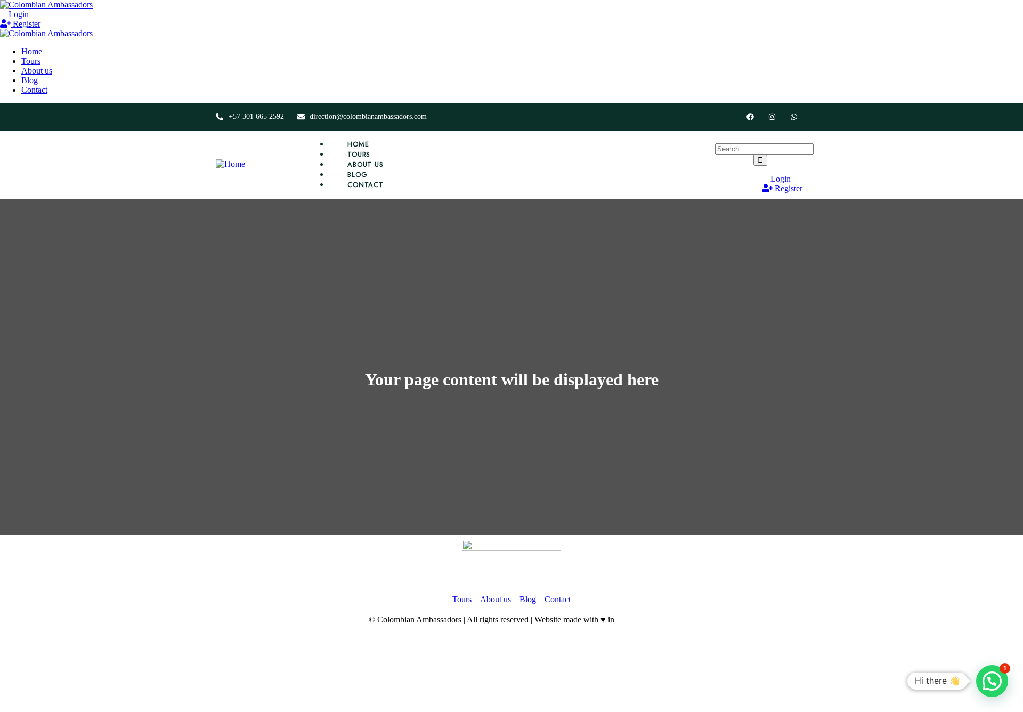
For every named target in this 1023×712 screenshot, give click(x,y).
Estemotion (635, 619)
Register (25, 23)
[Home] (230, 163)
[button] (992, 681)
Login (17, 14)
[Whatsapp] (793, 117)
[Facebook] (750, 117)
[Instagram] (772, 117)
